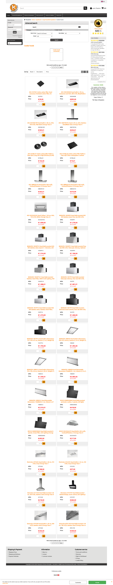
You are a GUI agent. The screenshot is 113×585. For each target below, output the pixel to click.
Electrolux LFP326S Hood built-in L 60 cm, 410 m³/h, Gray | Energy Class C (40, 462)
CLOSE (111, 581)
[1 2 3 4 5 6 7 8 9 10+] (71, 474)
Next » (61, 67)
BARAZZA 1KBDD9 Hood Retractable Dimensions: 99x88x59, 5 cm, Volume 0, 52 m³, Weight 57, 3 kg (72, 371)
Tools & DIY (58, 15)
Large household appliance (48, 30)
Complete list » (102, 81)
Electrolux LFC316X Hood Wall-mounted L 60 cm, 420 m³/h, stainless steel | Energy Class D (40, 493)
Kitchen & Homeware (29, 15)
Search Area (33, 33)
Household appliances (17, 15)
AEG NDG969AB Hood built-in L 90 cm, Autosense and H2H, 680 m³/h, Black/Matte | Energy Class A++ (72, 93)
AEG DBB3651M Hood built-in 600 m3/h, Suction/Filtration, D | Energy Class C (72, 185)
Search (34, 27)
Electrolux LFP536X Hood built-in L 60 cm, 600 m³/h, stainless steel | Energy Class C (40, 524)
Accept (97, 582)
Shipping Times (13, 552)
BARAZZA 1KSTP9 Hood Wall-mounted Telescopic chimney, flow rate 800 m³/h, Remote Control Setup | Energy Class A (72, 278)
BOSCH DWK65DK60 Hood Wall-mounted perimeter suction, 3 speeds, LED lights (72, 401)
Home (8, 15)
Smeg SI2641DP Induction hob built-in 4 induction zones (97, 70)
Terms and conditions (81, 552)
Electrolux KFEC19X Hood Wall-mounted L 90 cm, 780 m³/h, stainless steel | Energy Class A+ (72, 524)
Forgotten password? (17, 35)
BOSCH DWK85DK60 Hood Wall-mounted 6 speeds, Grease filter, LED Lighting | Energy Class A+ (40, 432)
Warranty (78, 554)
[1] (39, 443)
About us (44, 552)
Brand (34, 36)
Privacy (78, 558)
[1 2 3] (39, 104)
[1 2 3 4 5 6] (39, 474)
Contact (44, 554)
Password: (10, 27)
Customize (78, 582)
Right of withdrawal (81, 556)
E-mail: (9, 22)
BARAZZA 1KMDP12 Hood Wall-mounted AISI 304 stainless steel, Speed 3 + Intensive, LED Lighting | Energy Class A (40, 247)
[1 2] (71, 104)
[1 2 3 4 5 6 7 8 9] (39, 505)
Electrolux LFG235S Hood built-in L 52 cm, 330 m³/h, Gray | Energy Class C (72, 462)
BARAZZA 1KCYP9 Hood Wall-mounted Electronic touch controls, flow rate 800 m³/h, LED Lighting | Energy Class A (72, 309)
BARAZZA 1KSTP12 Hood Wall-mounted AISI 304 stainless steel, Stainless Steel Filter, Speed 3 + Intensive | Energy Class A (40, 309)
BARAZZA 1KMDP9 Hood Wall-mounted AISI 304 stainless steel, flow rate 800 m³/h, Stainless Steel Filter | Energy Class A (72, 216)
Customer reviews (47, 556)
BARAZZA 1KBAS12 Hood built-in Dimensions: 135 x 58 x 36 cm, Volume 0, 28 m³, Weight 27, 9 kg (40, 371)
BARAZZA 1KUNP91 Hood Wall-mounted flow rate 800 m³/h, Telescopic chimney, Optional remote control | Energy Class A (72, 247)
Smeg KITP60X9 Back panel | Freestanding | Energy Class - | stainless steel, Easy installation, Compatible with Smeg (98, 58)
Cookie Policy (5, 583)
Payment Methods (13, 556)
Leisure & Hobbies (50, 15)
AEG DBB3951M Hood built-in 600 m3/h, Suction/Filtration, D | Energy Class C (41, 185)
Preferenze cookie (56, 571)
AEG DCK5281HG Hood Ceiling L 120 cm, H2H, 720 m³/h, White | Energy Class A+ (40, 216)
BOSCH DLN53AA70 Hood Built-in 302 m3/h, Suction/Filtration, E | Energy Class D (72, 431)
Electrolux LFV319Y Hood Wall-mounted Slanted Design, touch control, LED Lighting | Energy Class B (72, 494)
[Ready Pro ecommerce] (56, 575)
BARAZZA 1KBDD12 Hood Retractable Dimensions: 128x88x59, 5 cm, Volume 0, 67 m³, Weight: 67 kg (41, 401)
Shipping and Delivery (14, 554)
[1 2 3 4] (71, 536)
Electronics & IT (39, 15)
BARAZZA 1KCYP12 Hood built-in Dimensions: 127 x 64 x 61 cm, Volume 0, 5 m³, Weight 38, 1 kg (40, 340)
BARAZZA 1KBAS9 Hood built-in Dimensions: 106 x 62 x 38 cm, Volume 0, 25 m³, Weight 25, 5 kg (72, 340)
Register (20, 37)
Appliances (38, 30)
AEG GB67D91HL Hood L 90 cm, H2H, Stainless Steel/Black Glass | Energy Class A (72, 123)
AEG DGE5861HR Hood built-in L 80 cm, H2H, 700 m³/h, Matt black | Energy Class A (40, 123)
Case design (61, 33)
